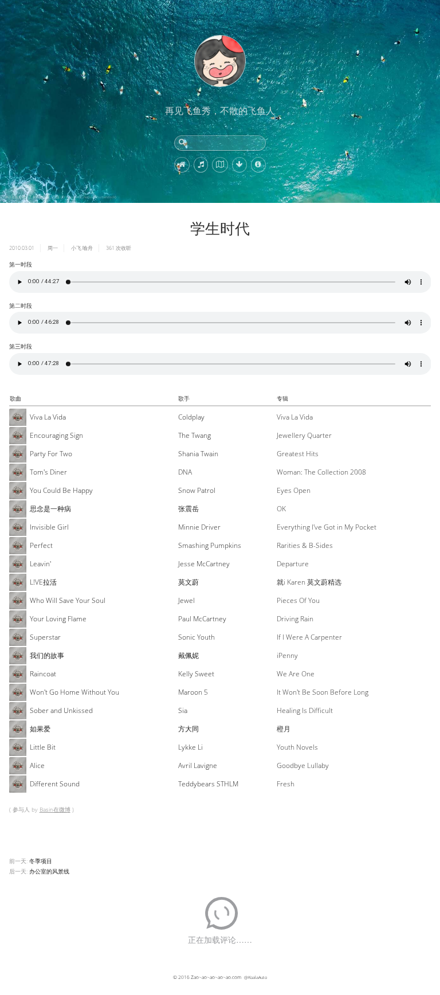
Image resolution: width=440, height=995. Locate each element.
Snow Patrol (196, 490)
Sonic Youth (196, 637)
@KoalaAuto (255, 977)
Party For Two (51, 454)
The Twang (194, 435)
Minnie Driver (199, 527)
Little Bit (43, 747)
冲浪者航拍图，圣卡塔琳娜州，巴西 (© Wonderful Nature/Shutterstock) (60, 197)
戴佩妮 (188, 655)
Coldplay (191, 417)
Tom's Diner (48, 472)
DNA (185, 472)
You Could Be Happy (61, 490)
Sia (182, 710)
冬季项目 (40, 861)
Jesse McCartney (204, 564)
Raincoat (43, 674)
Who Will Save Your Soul (67, 600)
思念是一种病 (50, 509)
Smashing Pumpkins (209, 545)
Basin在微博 (55, 809)
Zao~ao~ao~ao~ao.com (216, 977)
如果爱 (40, 729)
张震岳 (188, 509)
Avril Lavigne (197, 765)
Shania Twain (198, 454)
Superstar (45, 637)
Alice (37, 765)
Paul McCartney (202, 619)
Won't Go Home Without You (74, 692)
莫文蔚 (188, 582)
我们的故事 (47, 655)
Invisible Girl (49, 527)
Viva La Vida (48, 417)
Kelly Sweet (196, 674)
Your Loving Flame (58, 619)
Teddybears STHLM (208, 784)
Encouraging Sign (56, 435)
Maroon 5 (193, 692)
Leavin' (40, 564)
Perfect (41, 545)
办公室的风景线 (49, 871)
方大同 (188, 729)
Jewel (186, 600)
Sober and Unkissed (61, 710)
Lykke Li (190, 747)
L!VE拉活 (43, 582)
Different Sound (55, 784)
